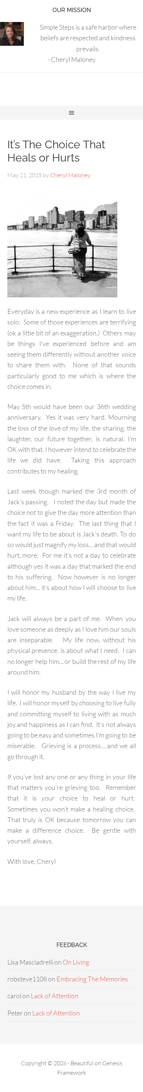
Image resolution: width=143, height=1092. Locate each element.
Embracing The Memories (92, 979)
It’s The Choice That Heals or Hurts (56, 151)
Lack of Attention (54, 996)
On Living (76, 962)
